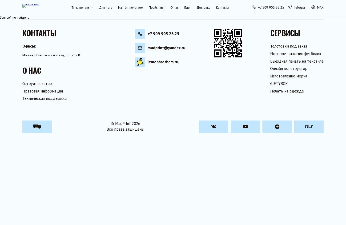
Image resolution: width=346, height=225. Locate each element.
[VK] (213, 127)
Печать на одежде (287, 91)
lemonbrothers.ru (163, 61)
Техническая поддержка (44, 98)
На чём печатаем (130, 7)
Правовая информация (42, 91)
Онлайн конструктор (288, 68)
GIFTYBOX (279, 83)
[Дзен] (277, 127)
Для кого (106, 7)
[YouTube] (245, 127)
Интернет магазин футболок (295, 53)
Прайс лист (157, 7)
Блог (187, 7)
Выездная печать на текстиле (297, 61)
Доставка (203, 7)
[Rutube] (309, 127)
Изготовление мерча (288, 76)
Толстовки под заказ (288, 46)
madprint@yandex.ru (166, 47)
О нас (174, 7)
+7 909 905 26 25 (163, 33)
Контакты (222, 7)
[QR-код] (228, 43)
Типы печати (80, 7)
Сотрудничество (37, 83)
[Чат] (37, 127)
